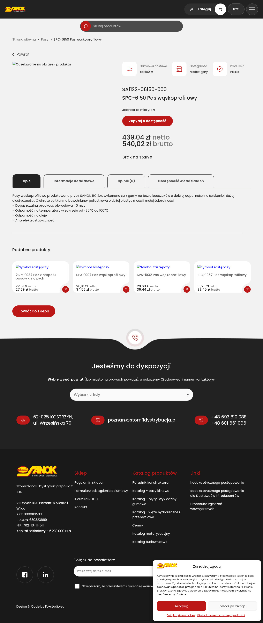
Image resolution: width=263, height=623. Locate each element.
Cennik (137, 525)
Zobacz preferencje (232, 606)
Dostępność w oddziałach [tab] (181, 181)
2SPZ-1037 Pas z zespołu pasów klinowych (36, 276)
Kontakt (80, 507)
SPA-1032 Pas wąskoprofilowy (161, 275)
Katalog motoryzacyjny (151, 533)
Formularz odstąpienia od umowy (101, 490)
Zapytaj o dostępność (147, 121)
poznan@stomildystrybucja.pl (142, 420)
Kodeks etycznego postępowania (217, 482)
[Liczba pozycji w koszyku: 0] (220, 9)
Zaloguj (204, 9)
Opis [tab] (26, 181)
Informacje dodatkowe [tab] (74, 181)
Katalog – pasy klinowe (150, 490)
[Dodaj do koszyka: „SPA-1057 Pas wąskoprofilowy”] (247, 289)
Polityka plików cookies (181, 615)
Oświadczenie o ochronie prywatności (221, 615)
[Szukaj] (86, 26)
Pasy (44, 39)
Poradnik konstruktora (150, 482)
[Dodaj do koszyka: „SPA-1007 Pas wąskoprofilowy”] (126, 289)
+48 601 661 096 (228, 423)
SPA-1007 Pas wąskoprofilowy (100, 275)
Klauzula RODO (86, 499)
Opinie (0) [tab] (126, 181)
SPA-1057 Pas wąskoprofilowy (222, 275)
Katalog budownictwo (149, 541)
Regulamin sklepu (88, 482)
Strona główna (24, 39)
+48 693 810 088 (229, 417)
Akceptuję (181, 606)
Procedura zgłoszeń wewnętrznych (206, 506)
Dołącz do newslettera (94, 560)
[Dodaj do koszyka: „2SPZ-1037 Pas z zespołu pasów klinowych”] (65, 289)
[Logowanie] (192, 9)
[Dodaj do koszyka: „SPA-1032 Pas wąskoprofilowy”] (186, 289)
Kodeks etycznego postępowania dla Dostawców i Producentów (217, 493)
